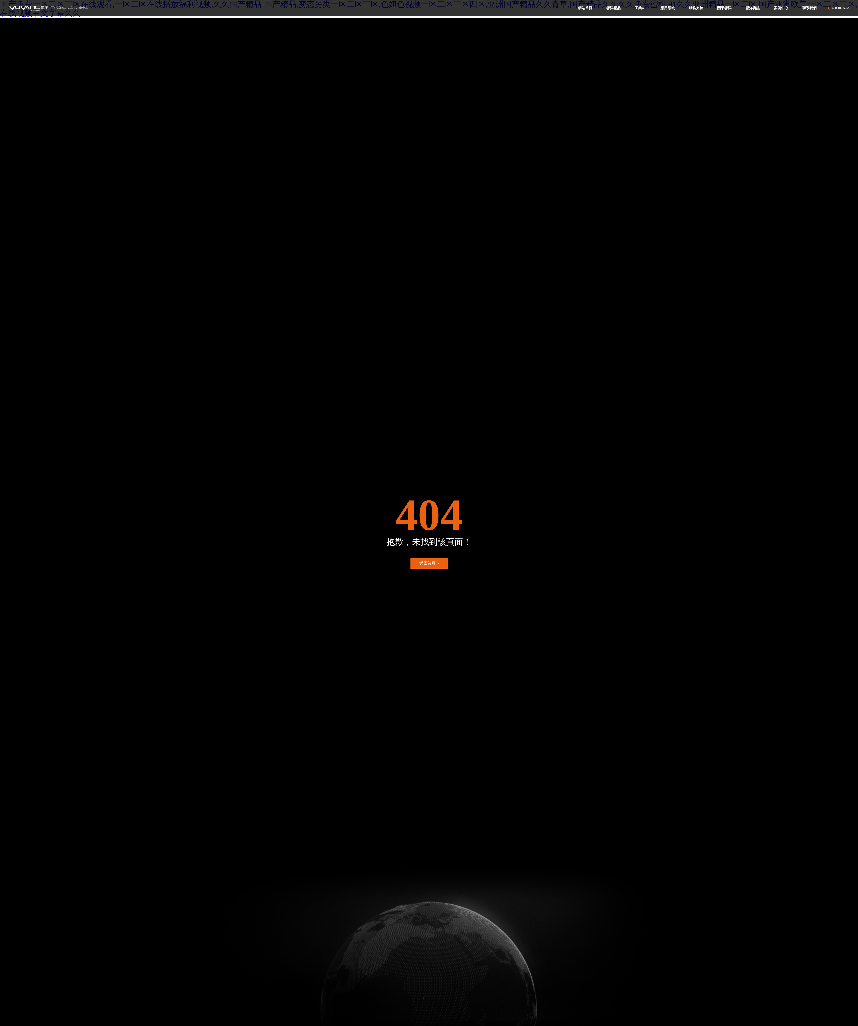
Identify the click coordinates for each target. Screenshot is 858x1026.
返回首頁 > (429, 563)
